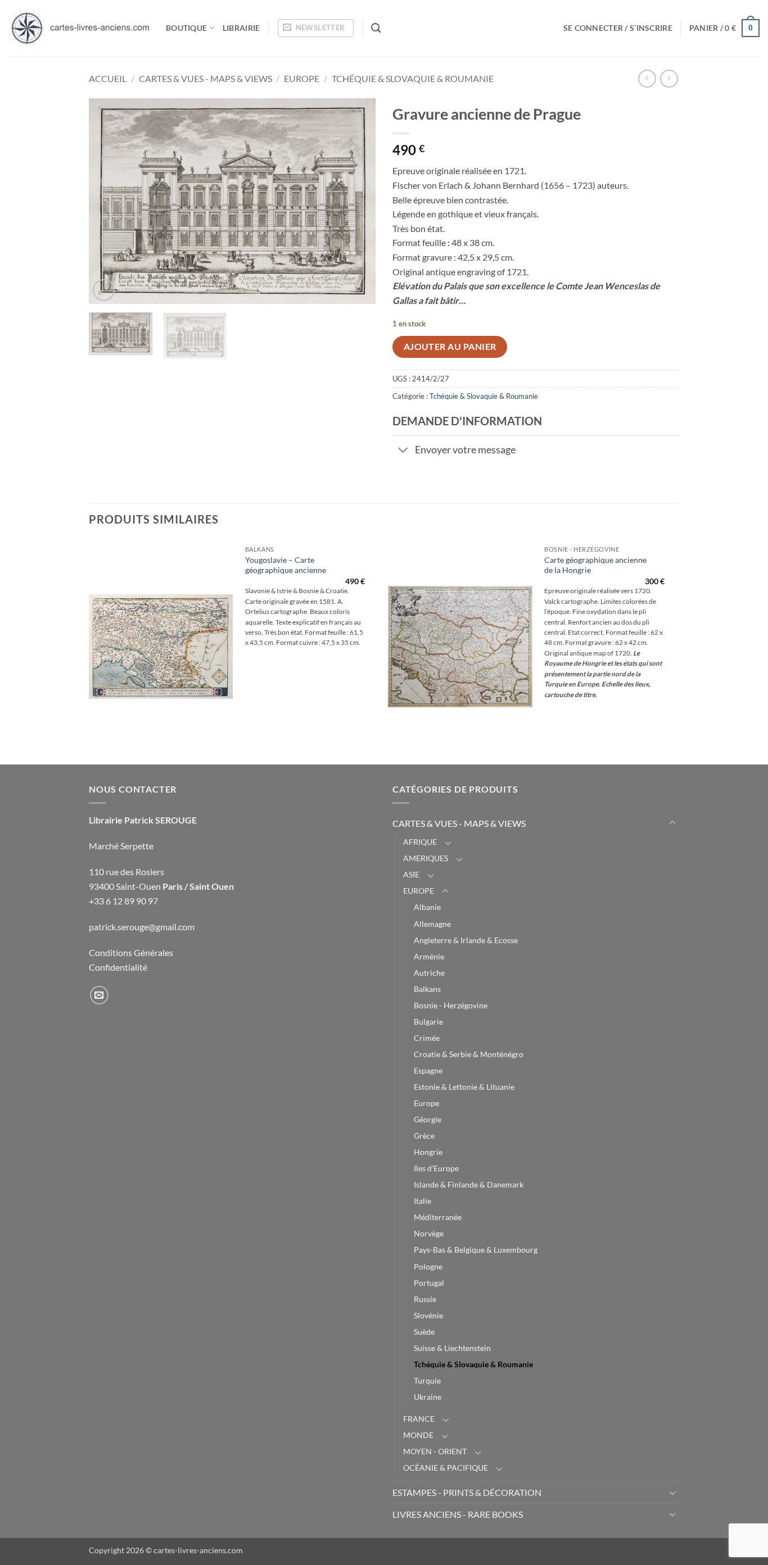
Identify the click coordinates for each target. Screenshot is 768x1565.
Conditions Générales (131, 952)
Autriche (429, 972)
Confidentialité (118, 967)
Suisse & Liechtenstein (452, 1348)
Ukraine (427, 1397)
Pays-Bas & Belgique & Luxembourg (475, 1249)
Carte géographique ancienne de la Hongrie (595, 565)
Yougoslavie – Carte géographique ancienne (285, 565)
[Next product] (647, 78)
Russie (425, 1299)
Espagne (428, 1070)
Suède (424, 1331)
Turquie (427, 1380)
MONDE (418, 1435)
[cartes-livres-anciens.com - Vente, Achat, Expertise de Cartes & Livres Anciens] (78, 28)
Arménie (429, 956)
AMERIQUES (425, 858)
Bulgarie (428, 1021)
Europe (426, 1103)
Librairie (241, 28)
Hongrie (428, 1152)
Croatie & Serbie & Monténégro (468, 1054)
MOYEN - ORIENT (435, 1451)
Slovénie (428, 1315)
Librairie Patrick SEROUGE (143, 820)
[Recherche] (376, 28)
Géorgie (427, 1119)
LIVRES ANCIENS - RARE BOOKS (457, 1514)
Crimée (427, 1038)
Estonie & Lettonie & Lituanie (464, 1086)
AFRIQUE (420, 842)
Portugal (429, 1283)
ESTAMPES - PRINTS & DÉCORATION (466, 1492)
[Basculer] (403, 451)
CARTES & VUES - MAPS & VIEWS (205, 78)
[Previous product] (668, 78)
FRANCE (419, 1418)
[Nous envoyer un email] (99, 995)
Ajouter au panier (450, 347)
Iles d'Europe (436, 1168)
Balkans (427, 989)
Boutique (186, 28)
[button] (316, 28)
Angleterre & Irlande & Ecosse (466, 940)
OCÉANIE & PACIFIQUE (445, 1467)
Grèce (424, 1135)
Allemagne (432, 924)
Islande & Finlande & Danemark (468, 1184)
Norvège (429, 1233)
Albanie (427, 907)
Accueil (108, 78)
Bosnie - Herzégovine (450, 1005)
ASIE (411, 874)
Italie (422, 1200)
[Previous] (108, 200)
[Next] (356, 200)
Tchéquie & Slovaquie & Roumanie (413, 78)
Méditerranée (438, 1217)
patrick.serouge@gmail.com (142, 926)
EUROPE (301, 78)
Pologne (428, 1266)
